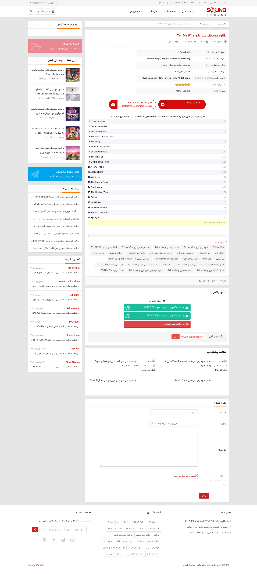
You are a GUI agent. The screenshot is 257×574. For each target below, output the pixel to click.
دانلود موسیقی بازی (136, 253)
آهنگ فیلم (130, 528)
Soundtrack (153, 528)
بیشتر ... (34, 24)
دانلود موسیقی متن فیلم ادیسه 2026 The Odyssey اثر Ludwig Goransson (35, 313)
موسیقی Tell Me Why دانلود (110, 264)
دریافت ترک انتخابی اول (172, 324)
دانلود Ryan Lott (190, 259)
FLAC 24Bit (139, 522)
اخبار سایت (153, 11)
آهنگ (141, 528)
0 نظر (171, 41)
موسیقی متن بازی (185, 253)
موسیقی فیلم (135, 547)
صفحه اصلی (188, 11)
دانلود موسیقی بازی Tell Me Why (143, 264)
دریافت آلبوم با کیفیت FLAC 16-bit (165, 315)
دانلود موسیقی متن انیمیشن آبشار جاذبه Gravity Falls (55, 204)
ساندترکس (221, 24)
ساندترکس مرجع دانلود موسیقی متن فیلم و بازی (216, 11)
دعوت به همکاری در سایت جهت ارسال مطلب (208, 526)
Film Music (154, 522)
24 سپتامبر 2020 (182, 71)
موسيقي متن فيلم (124, 541)
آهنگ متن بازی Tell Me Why (104, 247)
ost (118, 522)
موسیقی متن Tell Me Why (167, 247)
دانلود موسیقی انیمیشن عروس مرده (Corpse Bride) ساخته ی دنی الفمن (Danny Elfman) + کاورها (55, 240)
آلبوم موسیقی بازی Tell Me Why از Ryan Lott (129, 259)
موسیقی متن (183, 65)
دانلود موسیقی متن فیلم (148, 541)
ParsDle (40, 565)
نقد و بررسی (136, 11)
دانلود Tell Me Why (215, 264)
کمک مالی (202, 2)
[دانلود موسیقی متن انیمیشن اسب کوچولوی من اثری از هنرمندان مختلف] (73, 113)
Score (110, 522)
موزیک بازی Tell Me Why (112, 270)
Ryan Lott (185, 52)
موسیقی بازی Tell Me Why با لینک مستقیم (182, 264)
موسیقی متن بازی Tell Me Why (136, 247)
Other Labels (183, 91)
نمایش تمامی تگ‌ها (113, 554)
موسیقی (220, 259)
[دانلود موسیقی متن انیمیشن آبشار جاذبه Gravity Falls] (73, 74)
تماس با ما (189, 2)
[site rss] (44, 539)
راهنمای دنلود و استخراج (170, 2)
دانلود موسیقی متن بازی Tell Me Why (202, 36)
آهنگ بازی (219, 253)
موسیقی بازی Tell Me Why (196, 247)
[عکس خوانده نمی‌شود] (186, 475)
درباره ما (223, 2)
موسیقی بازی (204, 24)
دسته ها (171, 11)
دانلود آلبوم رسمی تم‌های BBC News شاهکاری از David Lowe (42, 326)
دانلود (156, 535)
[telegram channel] (63, 539)
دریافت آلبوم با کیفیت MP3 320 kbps (164, 307)
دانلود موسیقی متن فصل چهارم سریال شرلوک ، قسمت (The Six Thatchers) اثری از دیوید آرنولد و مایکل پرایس (55, 226)
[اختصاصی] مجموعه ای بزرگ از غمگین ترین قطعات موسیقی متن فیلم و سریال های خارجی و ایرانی (55, 233)
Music (127, 522)
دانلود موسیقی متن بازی (161, 253)
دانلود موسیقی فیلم (123, 535)
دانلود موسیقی (115, 253)
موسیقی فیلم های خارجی (114, 547)
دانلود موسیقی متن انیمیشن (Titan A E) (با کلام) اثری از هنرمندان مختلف (36, 366)
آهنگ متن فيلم (115, 528)
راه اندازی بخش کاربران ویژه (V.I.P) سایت (209, 532)
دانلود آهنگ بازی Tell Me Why (210, 270)
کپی (176, 336)
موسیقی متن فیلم (134, 554)
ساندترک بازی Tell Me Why (180, 270)
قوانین (213, 2)
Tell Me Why (218, 247)
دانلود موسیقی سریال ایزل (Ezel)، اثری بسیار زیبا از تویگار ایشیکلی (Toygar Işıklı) (55, 248)
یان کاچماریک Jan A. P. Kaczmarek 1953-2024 (206, 521)
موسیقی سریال (152, 547)
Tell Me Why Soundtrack (166, 259)
